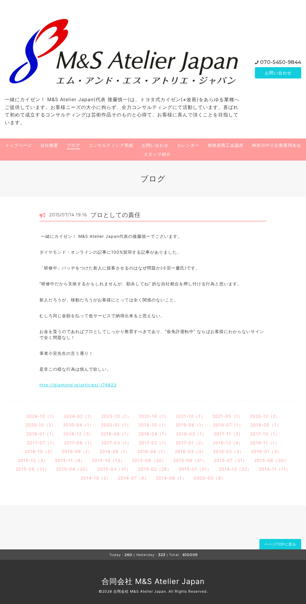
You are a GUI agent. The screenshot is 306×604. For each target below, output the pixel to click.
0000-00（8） (210, 477)
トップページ (18, 145)
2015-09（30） (149, 460)
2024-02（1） (79, 416)
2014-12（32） (235, 469)
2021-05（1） (227, 416)
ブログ (73, 145)
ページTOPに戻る (280, 544)
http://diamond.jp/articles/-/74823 (78, 384)
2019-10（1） (153, 424)
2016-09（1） (77, 451)
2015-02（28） (155, 469)
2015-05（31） (32, 469)
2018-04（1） (153, 433)
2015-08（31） (190, 460)
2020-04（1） (78, 424)
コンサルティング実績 (110, 145)
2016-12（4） (228, 442)
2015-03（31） (114, 469)
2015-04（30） (73, 469)
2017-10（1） (265, 433)
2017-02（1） (154, 442)
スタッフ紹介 (157, 154)
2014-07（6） (133, 477)
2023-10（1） (116, 416)
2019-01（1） (41, 433)
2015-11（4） (70, 460)
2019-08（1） (190, 424)
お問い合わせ (278, 72)
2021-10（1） (190, 416)
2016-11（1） (264, 442)
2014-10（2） (96, 477)
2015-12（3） (33, 460)
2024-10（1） (41, 416)
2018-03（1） (191, 433)
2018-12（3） (78, 433)
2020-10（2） (40, 424)
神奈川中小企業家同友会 (276, 145)
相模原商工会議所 (226, 145)
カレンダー (188, 145)
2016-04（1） (152, 451)
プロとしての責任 (116, 214)
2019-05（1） (265, 424)
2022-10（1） (154, 416)
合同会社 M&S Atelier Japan (153, 581)
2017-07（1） (42, 442)
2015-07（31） (230, 460)
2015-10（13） (108, 460)
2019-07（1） (228, 424)
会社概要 (49, 145)
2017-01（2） (191, 442)
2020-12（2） (265, 416)
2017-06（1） (79, 442)
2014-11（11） (274, 469)
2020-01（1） (116, 424)
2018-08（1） (116, 433)
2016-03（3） (190, 451)
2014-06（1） (171, 477)
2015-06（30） (271, 460)
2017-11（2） (228, 433)
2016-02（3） (228, 451)
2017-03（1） (116, 442)
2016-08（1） (115, 451)
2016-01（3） (266, 451)
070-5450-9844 (280, 62)
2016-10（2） (40, 451)
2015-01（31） (195, 469)
